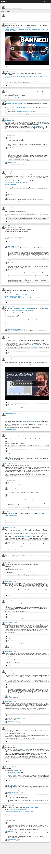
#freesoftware (9, 103)
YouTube (19, 48)
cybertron (10, 686)
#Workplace (15, 312)
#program (21, 319)
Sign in (41, 1)
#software (17, 319)
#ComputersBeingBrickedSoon (11, 30)
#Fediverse (12, 296)
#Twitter (18, 555)
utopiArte (7, 118)
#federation (7, 120)
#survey (27, 319)
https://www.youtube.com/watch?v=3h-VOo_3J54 (17, 407)
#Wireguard (33, 29)
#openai (19, 365)
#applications (20, 773)
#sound (25, 343)
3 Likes (9, 66)
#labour (26, 811)
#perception (20, 97)
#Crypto (13, 513)
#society (11, 97)
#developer (16, 811)
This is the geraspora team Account (14, 167)
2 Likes (9, 192)
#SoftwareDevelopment (22, 297)
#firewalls (13, 533)
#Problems (20, 73)
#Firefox (10, 424)
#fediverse (14, 103)
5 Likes (9, 741)
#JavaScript (24, 421)
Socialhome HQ (8, 745)
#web (31, 421)
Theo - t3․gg (17, 384)
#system (30, 319)
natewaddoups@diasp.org (13, 450)
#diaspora (9, 16)
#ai (38, 319)
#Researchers (41, 81)
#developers (13, 16)
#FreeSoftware (14, 297)
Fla (18, 122)
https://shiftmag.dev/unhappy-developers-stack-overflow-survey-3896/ (20, 310)
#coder (40, 319)
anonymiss (7, 71)
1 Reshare (9, 638)
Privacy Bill (7, 527)
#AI (9, 73)
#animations (34, 344)
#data (13, 515)
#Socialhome (22, 749)
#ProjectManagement (31, 297)
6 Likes (9, 241)
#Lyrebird (25, 533)
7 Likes (9, 636)
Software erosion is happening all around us (13, 233)
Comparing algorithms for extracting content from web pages (16, 182)
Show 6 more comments (10, 820)
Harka (9, 795)
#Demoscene (21, 337)
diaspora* (4, 1)
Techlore (16, 48)
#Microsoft (20, 29)
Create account (47, 1)
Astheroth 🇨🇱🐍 (46, 167)
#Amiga (11, 337)
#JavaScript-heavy (11, 773)
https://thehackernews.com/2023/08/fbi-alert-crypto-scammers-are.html (18, 517)
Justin (6, 553)
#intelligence (18, 81)
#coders (33, 126)
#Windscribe (42, 29)
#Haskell (18, 111)
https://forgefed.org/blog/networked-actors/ (18, 107)
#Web (16, 773)
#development (12, 319)
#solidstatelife (8, 184)
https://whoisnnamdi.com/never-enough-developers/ (17, 809)
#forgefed (40, 103)
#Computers (7, 29)
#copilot (22, 365)
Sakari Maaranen (8, 5)
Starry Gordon (11, 246)
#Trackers (10, 772)
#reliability (10, 79)
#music (29, 344)
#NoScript (19, 424)
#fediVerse (12, 120)
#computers (28, 342)
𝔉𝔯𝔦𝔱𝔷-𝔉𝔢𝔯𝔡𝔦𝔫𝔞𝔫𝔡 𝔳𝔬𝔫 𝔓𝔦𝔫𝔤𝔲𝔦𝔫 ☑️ (10, 413)
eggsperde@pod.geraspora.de (14, 718)
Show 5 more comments (10, 783)
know (9, 542)
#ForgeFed (7, 296)
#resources (25, 97)
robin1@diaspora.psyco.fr (13, 137)
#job (19, 314)
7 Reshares (10, 761)
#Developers (28, 29)
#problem (31, 308)
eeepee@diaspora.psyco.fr (19, 354)
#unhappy (22, 308)
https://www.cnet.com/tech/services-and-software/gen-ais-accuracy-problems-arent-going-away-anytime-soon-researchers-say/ (26, 77)
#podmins (24, 103)
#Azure (30, 536)
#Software (27, 807)
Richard (9, 488)
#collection (18, 772)
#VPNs (46, 29)
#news (24, 319)
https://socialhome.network (37, 750)
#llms (16, 365)
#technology (34, 319)
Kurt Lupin (7, 14)
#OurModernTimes (13, 29)
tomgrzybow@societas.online (14, 198)
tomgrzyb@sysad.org (12, 822)
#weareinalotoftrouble (31, 97)
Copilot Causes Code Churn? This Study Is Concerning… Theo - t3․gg (18, 364)
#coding (45, 308)
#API (46, 555)
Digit (6, 89)
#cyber (6, 515)
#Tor (13, 535)
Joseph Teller (8, 23)
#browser (11, 429)
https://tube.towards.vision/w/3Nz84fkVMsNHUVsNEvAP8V (16, 294)
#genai (13, 365)
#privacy (15, 515)
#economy (7, 319)
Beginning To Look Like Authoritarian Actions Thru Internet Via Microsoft (18, 27)
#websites (35, 773)
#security (10, 515)
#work (24, 811)
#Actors (19, 296)
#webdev (7, 429)
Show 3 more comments (10, 244)
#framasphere (20, 124)
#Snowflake (21, 536)
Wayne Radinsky (8, 171)
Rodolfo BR (10, 646)
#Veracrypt (38, 29)
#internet (14, 429)
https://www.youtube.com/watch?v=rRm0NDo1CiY (17, 485)
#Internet (16, 770)
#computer (20, 811)
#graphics (20, 343)
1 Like (9, 85)
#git (11, 297)
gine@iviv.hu (10, 831)
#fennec (6, 18)
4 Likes (9, 221)
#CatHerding (37, 297)
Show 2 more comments (10, 135)
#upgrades (16, 97)
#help (30, 126)
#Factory (15, 296)
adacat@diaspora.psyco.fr (13, 792)
